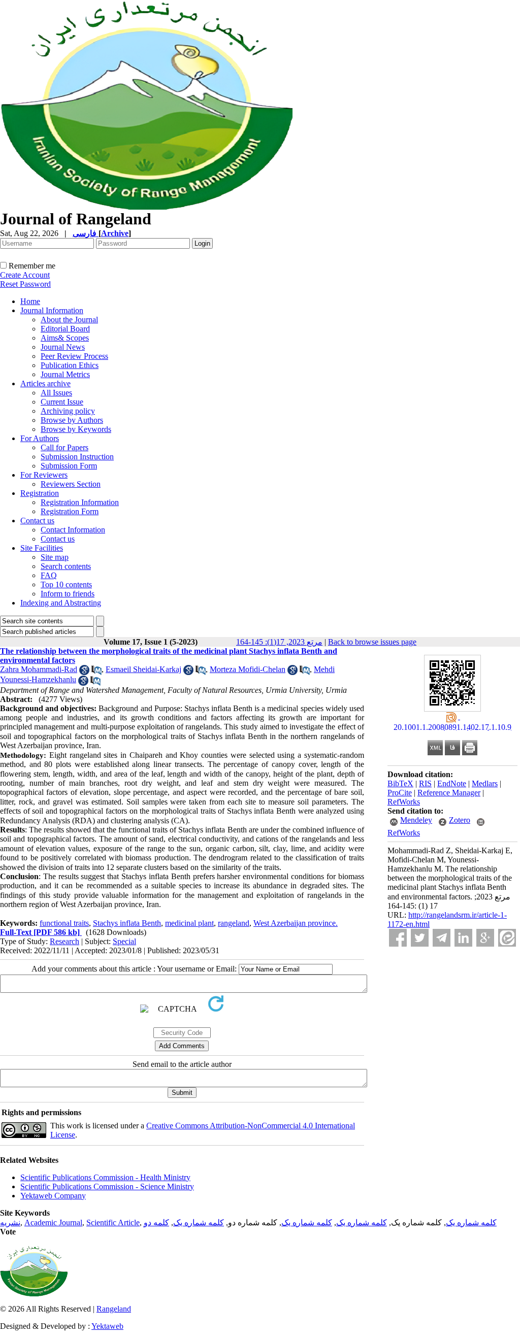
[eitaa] (507, 938)
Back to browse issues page (372, 642)
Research (64, 941)
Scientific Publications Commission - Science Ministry (107, 1186)
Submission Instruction (77, 456)
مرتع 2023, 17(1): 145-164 (279, 642)
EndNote (451, 783)
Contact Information (73, 529)
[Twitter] (420, 938)
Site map (55, 557)
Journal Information (51, 310)
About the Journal (69, 319)
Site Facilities (41, 548)
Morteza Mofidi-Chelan (247, 669)
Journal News (63, 347)
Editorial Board (65, 328)
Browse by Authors (72, 420)
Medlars (485, 783)
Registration (39, 493)
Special (124, 941)
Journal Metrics (65, 374)
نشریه (10, 1222)
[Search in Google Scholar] (84, 672)
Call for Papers (64, 447)
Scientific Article (113, 1222)
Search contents (66, 566)
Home (30, 301)
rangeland (233, 923)
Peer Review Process (74, 356)
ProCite (399, 792)
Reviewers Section (71, 484)
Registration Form (70, 511)
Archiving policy (68, 411)
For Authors (39, 438)
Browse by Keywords (76, 429)
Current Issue (62, 401)
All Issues (56, 392)
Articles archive (45, 383)
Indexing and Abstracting (60, 602)
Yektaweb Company (53, 1195)
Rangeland (113, 1308)
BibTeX (400, 783)
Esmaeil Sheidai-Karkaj (143, 669)
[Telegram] (441, 938)
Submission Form (69, 465)
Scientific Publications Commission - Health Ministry (105, 1177)
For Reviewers (44, 475)
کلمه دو (156, 1222)
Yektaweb (107, 1326)
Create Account (25, 275)
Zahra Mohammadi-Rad (38, 669)
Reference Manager (448, 792)
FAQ (49, 575)
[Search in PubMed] (96, 672)
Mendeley (416, 820)
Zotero (459, 820)
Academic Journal (53, 1222)
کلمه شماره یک (471, 1222)
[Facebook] (398, 938)
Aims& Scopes (65, 337)
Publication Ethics (70, 365)
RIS (425, 783)
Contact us (37, 520)
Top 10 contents (66, 584)
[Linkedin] (463, 938)
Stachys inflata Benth (127, 923)
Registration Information (80, 502)
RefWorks (403, 801)
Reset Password (25, 284)
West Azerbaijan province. (295, 923)
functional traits (64, 923)
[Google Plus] (485, 938)
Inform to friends (67, 593)
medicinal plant (189, 923)
